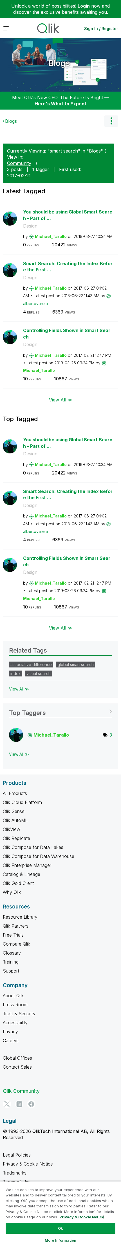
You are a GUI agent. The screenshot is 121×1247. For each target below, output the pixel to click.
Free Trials (13, 935)
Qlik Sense (13, 811)
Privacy (10, 1031)
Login (84, 6)
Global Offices (17, 1058)
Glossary (12, 953)
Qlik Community (21, 1091)
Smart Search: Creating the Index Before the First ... (68, 267)
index (15, 673)
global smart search (75, 664)
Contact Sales (17, 1067)
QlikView (11, 829)
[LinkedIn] (19, 1104)
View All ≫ (60, 400)
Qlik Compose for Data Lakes (33, 847)
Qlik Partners (15, 926)
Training (11, 962)
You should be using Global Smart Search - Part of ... (67, 215)
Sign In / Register (101, 28)
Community (19, 163)
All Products (15, 793)
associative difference (31, 664)
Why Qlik (12, 892)
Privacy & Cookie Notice (28, 1164)
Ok (60, 1228)
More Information (60, 1240)
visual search (38, 673)
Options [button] (111, 121)
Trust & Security (19, 1013)
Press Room (15, 1004)
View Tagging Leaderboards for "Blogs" (60, 711)
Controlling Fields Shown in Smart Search (66, 334)
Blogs (59, 63)
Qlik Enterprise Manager (27, 865)
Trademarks (14, 1173)
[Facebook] (31, 1104)
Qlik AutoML (15, 820)
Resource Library (20, 917)
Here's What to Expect (60, 103)
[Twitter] (7, 1104)
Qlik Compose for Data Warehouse (38, 856)
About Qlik (13, 995)
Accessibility (15, 1022)
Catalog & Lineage (21, 874)
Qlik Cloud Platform (22, 802)
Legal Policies (17, 1155)
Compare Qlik (16, 944)
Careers (11, 1040)
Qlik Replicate (16, 838)
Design (30, 226)
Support (11, 971)
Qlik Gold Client (18, 883)
